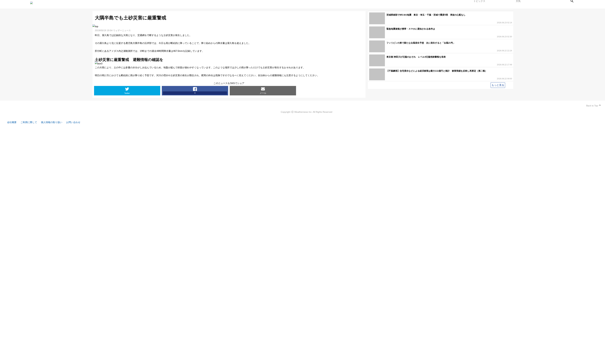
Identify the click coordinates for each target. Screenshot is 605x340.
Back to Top (592, 105)
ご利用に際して (28, 122)
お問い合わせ (73, 122)
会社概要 (12, 122)
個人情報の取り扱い (51, 122)
